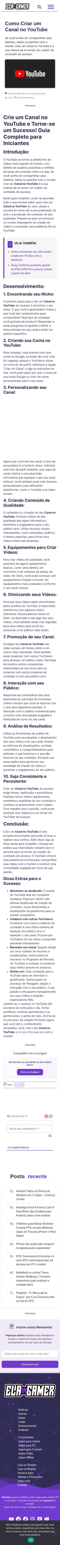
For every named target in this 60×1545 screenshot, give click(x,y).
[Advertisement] (30, 410)
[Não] (55, 1532)
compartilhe (25, 1032)
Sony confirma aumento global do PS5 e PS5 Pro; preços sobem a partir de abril (31, 269)
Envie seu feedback (30, 1072)
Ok (30, 1540)
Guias (11, 93)
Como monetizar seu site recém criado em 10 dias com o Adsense (31, 255)
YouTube (19, 1085)
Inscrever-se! (30, 1364)
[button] (38, 8)
